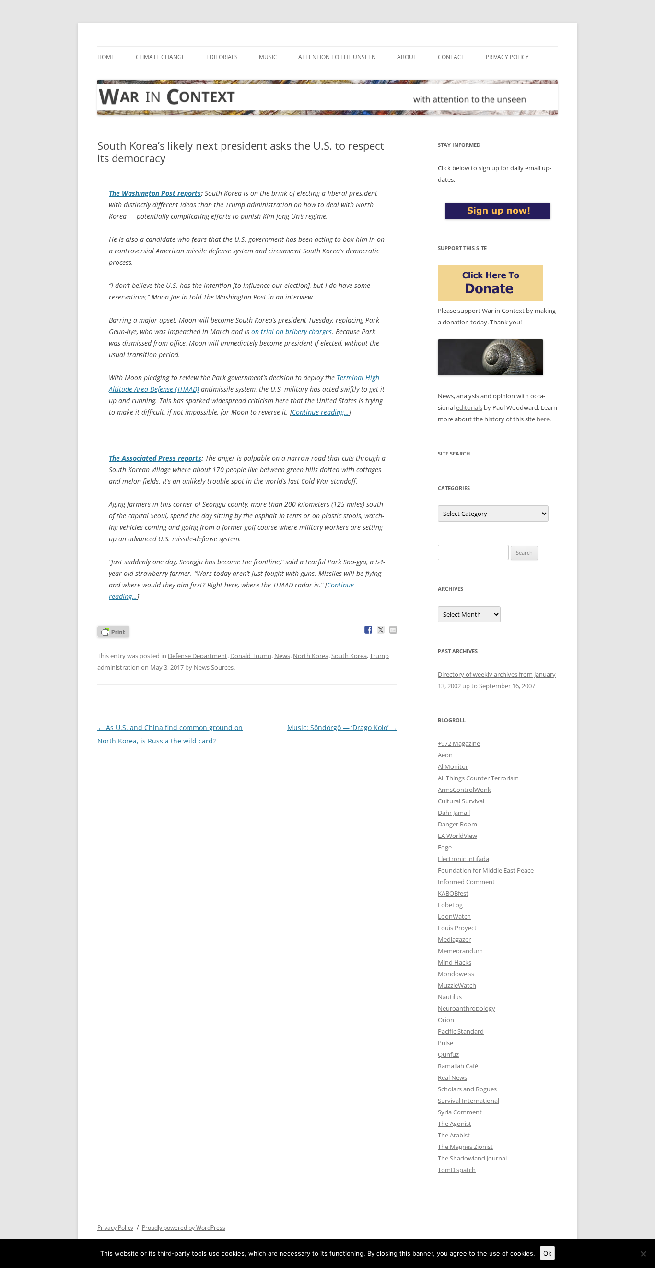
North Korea (310, 655)
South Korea (349, 655)
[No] (643, 1253)
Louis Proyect (457, 927)
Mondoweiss (456, 973)
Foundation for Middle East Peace (486, 870)
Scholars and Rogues (467, 1089)
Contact (451, 57)
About (407, 57)
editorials (469, 407)
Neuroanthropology (466, 1008)
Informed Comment (466, 881)
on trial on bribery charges (291, 331)
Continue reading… (320, 412)
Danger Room (457, 824)
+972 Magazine (459, 743)
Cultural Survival (461, 801)
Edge (445, 847)
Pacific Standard (461, 1031)
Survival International (468, 1100)
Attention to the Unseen (337, 57)
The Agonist (454, 1123)
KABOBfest (453, 893)
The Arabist (454, 1135)
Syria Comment (460, 1112)
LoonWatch (454, 916)
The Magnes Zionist (465, 1146)
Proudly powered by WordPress (183, 1227)
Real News (452, 1077)
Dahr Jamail (454, 812)
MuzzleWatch (457, 985)
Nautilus (450, 997)
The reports (155, 193)
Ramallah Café (458, 1066)
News (282, 655)
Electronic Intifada (463, 858)
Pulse (445, 1043)
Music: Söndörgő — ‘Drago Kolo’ (342, 727)
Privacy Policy (507, 57)
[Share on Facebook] (368, 630)
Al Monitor (453, 766)
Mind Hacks (454, 962)
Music (268, 57)
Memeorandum (460, 950)
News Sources (214, 667)
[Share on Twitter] (381, 630)
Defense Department (197, 655)
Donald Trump (250, 655)
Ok (547, 1253)
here (543, 419)
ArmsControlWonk (464, 789)
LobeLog (450, 904)
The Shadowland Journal (472, 1158)
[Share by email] (393, 630)
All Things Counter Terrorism (478, 778)
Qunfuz (448, 1054)
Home (106, 57)
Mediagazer (454, 939)
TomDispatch (457, 1169)
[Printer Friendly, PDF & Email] (113, 630)
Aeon (445, 755)
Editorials (222, 57)
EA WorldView (457, 835)
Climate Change (160, 57)
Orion (446, 1020)
